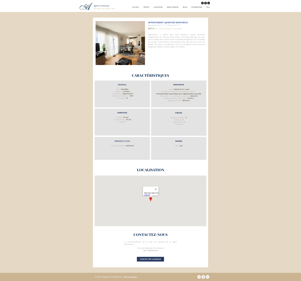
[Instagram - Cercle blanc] (199, 277)
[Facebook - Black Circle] (205, 3)
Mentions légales (130, 277)
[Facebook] (203, 277)
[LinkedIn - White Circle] (207, 277)
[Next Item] (141, 43)
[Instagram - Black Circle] (202, 3)
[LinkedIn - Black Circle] (208, 3)
